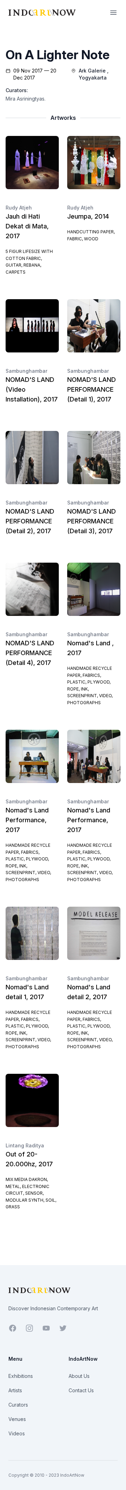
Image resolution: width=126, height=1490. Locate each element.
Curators (18, 1405)
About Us (79, 1376)
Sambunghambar (26, 371)
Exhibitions (20, 1376)
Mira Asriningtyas (25, 99)
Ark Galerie (92, 71)
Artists (15, 1390)
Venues (17, 1419)
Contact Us (81, 1390)
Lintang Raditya (25, 1145)
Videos (16, 1433)
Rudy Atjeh (19, 208)
